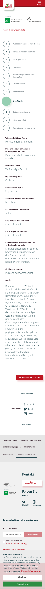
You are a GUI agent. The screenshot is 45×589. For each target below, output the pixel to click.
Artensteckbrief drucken (29, 377)
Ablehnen (22, 577)
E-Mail (30, 413)
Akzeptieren (22, 584)
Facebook (30, 404)
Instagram (37, 505)
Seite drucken (27, 393)
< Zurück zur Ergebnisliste (14, 30)
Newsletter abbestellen (15, 549)
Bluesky (31, 409)
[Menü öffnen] (39, 3)
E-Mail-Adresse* (10, 528)
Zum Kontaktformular (32, 483)
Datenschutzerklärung (30, 571)
